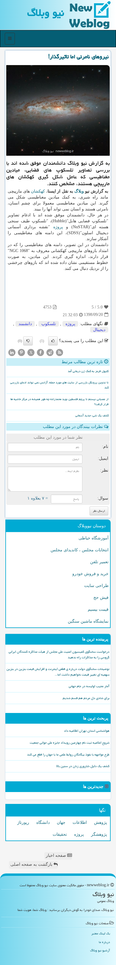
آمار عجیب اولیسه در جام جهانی (89, 686)
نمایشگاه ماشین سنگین (88, 621)
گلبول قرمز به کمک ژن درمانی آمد (88, 371)
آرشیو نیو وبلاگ (100, 950)
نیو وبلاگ (45, 12)
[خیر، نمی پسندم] (28, 340)
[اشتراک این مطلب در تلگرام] (50, 352)
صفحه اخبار (56, 855)
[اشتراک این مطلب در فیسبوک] (40, 352)
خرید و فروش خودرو (90, 574)
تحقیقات (60, 834)
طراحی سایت (96, 585)
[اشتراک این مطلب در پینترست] (21, 352)
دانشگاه (43, 822)
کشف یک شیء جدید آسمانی (92, 415)
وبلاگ (79, 191)
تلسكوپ (48, 324)
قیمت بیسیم (98, 609)
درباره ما (104, 942)
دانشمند (25, 324)
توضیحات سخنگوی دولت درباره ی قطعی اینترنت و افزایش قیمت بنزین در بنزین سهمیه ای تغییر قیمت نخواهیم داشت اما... (58, 672)
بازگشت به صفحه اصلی (32, 864)
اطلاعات (80, 822)
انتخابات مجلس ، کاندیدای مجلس (80, 550)
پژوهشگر (99, 834)
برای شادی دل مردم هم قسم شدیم (86, 698)
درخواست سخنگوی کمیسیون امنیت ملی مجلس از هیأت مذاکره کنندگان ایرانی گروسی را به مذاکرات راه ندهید (59, 654)
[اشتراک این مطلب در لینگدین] (12, 352)
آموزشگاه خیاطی (94, 538)
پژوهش (100, 822)
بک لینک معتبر (100, 933)
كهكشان (38, 191)
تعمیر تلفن (99, 562)
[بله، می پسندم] (53, 340)
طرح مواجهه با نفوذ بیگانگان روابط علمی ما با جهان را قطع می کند (68, 754)
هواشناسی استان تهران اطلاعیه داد (86, 731)
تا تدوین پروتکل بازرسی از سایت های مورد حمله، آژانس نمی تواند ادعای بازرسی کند (59, 385)
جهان (61, 822)
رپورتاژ (23, 822)
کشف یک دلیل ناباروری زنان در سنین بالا (82, 766)
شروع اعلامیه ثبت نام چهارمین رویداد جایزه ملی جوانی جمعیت (69, 742)
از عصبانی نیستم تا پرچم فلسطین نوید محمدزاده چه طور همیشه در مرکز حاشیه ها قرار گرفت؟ (59, 401)
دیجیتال (99, 330)
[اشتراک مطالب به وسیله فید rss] (59, 352)
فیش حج (101, 597)
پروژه (58, 227)
